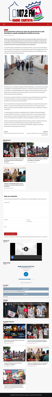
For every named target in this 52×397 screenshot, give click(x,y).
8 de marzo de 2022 (8, 35)
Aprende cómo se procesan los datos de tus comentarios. (35, 236)
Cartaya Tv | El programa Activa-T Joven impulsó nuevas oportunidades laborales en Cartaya (14, 185)
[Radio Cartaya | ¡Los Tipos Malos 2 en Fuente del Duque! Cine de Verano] (14, 331)
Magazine (6, 337)
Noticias (6, 29)
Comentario (7, 202)
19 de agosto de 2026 (31, 162)
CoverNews (32, 394)
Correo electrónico (29, 220)
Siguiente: (37, 133)
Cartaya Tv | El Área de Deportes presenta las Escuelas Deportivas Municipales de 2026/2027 (14, 160)
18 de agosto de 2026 (8, 188)
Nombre (6, 219)
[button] (4, 24)
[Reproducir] (26, 274)
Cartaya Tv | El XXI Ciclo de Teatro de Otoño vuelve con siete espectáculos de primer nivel (13, 386)
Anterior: (14, 132)
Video (6, 155)
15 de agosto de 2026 (8, 388)
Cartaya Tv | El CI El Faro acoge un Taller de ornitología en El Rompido (37, 159)
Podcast (10, 337)
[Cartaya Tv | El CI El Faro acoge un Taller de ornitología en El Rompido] (38, 149)
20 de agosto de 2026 (8, 163)
